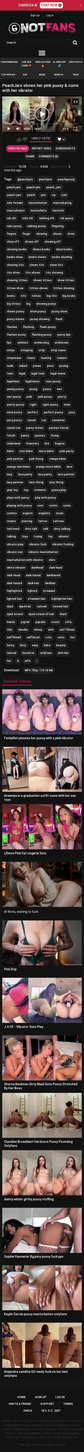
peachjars (45, 179)
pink (29, 396)
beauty (61, 645)
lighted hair (14, 598)
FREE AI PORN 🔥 (42, 64)
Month (58, 74)
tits (23, 295)
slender (23, 629)
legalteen (13, 381)
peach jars (34, 187)
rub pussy (66, 218)
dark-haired (14, 583)
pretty (62, 396)
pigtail (25, 622)
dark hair (33, 583)
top (26, 490)
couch (55, 622)
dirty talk (31, 528)
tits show (13, 272)
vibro (52, 560)
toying (38, 536)
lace (69, 466)
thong (55, 435)
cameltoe (58, 420)
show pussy (38, 311)
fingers (12, 233)
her (9, 660)
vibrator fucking (62, 544)
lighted (32, 590)
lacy (9, 474)
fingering (58, 226)
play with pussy (45, 497)
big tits (51, 295)
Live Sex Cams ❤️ (26, 64)
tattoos (58, 521)
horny (10, 645)
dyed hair (25, 606)
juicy (72, 412)
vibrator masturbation (43, 552)
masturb (58, 210)
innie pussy (14, 412)
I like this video (19, 139)
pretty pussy (15, 404)
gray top (12, 490)
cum (40, 505)
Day (25, 74)
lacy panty (45, 474)
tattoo (42, 521)
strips (11, 350)
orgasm (28, 513)
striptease (14, 358)
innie (67, 404)
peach (31, 195)
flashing (28, 327)
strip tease (58, 350)
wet (59, 389)
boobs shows (37, 257)
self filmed (67, 629)
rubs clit (27, 218)
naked (23, 365)
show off (13, 241)
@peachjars (25, 179)
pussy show (59, 311)
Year (76, 74)
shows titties (42, 280)
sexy (35, 645)
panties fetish (59, 428)
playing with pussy (19, 505)
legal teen (38, 373)
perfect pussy (53, 412)
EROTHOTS (75, 62)
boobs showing (62, 257)
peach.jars (14, 187)
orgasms (44, 513)
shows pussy (15, 311)
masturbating (62, 202)
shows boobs (41, 249)
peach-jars (14, 195)
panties (40, 435)
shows (57, 233)
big (28, 303)
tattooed (13, 528)
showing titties (17, 280)
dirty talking (62, 528)
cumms (12, 513)
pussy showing (40, 319)
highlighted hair (61, 598)
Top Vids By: (8, 74)
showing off (53, 241)
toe (43, 420)
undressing (41, 342)
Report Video (41, 148)
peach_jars (53, 187)
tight (33, 404)
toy (50, 536)
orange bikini (57, 458)
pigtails (40, 622)
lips (9, 342)
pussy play (59, 490)
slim (51, 629)
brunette (28, 653)
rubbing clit (46, 218)
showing (41, 233)
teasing (46, 358)
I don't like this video (25, 139)
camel (32, 420)
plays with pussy (18, 497)
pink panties (15, 458)
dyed (10, 606)
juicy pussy (14, 420)
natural (12, 653)
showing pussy (46, 303)
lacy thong (56, 482)
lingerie (60, 443)
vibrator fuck (38, 544)
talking (11, 536)
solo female (15, 202)
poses (37, 365)
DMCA (28, 1410)
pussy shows (15, 319)
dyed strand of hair (41, 614)
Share (30, 156)
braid (63, 614)
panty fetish (34, 428)
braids (11, 622)
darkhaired (53, 575)
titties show (15, 288)
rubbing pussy (36, 226)
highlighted (14, 590)
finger (26, 233)
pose (50, 365)
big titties (14, 303)
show (70, 233)
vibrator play (15, 544)
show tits (56, 265)
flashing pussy (42, 334)
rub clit (11, 218)
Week (42, 74)
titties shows (38, 288)
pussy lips (64, 334)
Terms (68, 1404)
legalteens (32, 381)
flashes (12, 327)
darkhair (50, 583)
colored (42, 606)
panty (25, 435)
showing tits (15, 265)
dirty (23, 645)
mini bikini (26, 451)
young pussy (15, 389)
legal (22, 373)
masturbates (16, 210)
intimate (40, 490)
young (33, 389)
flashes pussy (16, 334)
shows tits (37, 265)
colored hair (60, 606)
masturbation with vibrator (25, 560)
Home (21, 1397)
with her (63, 653)
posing (63, 365)
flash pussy (48, 327)
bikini (10, 451)
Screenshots (65, 148)
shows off (32, 241)
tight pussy (50, 404)
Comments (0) (48, 156)
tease (31, 358)
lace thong (36, 482)
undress (22, 342)
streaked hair (36, 598)
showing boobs (17, 249)
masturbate (38, 210)
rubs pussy (14, 226)
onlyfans (46, 653)
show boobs (64, 249)
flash (59, 319)
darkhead (37, 567)
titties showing (64, 288)
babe (47, 645)
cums (67, 505)
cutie (61, 637)
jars (43, 195)
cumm (53, 505)
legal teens (57, 373)
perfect (33, 412)
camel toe (14, 428)
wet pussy (14, 396)
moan (59, 513)
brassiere (32, 443)
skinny (38, 629)
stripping (27, 350)
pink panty (66, 451)
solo (64, 195)
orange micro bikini (48, 466)
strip (42, 350)
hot (72, 637)
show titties (66, 280)
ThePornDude (9, 62)
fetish (11, 435)
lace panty (25, 474)
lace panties (66, 474)
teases (62, 358)
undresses (62, 342)
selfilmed (33, 637)
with (27, 660)
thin (9, 629)
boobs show (15, 257)
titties (36, 295)
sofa (68, 622)
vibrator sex (15, 552)
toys (25, 536)
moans (11, 521)
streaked (49, 590)
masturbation (38, 202)
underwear (14, 443)
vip (54, 195)
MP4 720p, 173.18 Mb (39, 670)
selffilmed (14, 637)
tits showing (54, 272)
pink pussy (45, 396)
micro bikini (46, 451)
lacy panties (15, 482)
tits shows (33, 272)
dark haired (33, 575)
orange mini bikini (18, 466)
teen (10, 373)
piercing (27, 521)
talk (45, 528)
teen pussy (52, 381)
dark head (55, 567)
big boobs (68, 295)
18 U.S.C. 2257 (50, 1410)
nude (10, 365)
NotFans (37, 1444)
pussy (47, 389)
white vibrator (16, 567)
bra (47, 443)
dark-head (13, 575)
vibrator (63, 536)
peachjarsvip (66, 179)
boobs (11, 295)
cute (48, 637)
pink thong (36, 458)
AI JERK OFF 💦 (59, 64)
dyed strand (15, 614)
